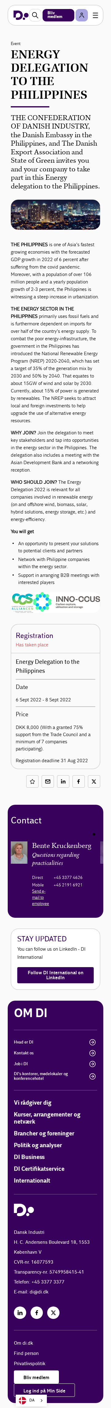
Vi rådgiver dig (32, 1103)
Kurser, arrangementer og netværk (47, 1118)
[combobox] (31, 1400)
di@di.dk (39, 1292)
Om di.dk (23, 1343)
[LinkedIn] (20, 1312)
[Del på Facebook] (78, 781)
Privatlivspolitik (29, 1364)
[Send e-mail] (48, 781)
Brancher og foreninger (44, 1134)
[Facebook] (37, 1312)
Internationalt (32, 1181)
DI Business (29, 1157)
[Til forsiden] (21, 15)
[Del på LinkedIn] (63, 781)
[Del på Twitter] (94, 781)
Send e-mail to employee (40, 897)
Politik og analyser (38, 1145)
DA (32, 1400)
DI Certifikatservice (39, 1169)
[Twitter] (53, 1312)
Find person (26, 1353)
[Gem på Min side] (32, 781)
